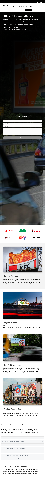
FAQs (31, 6)
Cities (35, 6)
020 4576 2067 (26, 0)
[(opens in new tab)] (9, 230)
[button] (22, 137)
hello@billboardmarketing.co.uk (37, 0)
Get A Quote (28, 9)
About (41, 6)
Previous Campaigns (23, 6)
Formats (14, 6)
